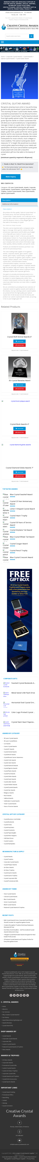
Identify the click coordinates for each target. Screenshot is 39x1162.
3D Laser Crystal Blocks (10, 741)
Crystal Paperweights (10, 833)
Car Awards (7, 744)
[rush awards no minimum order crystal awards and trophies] (19, 52)
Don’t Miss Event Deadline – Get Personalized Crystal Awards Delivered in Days (19, 931)
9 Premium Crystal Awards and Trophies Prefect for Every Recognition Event (18, 940)
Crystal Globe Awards (10, 776)
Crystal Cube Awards (10, 763)
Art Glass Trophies (9, 870)
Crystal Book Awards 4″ (19, 424)
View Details (20, 345)
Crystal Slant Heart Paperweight (23, 722)
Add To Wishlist (24, 350)
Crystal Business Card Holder (12, 819)
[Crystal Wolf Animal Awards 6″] (19, 324)
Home (3, 56)
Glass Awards (6, 1049)
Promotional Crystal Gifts (9, 1065)
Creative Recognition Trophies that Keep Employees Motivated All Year (19, 926)
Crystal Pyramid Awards (11, 787)
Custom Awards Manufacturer (27, 1157)
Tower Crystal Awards (10, 804)
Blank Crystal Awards (10, 905)
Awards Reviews (7, 1023)
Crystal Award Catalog (8, 1092)
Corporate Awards (7, 1062)
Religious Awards (9, 793)
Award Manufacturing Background (12, 1020)
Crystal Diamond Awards (11, 765)
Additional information (10, 204)
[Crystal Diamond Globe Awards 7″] (19, 455)
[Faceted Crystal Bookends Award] (6, 685)
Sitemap (4, 1103)
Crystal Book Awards (10, 754)
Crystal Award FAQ (7, 1025)
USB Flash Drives (9, 838)
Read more (20, 341)
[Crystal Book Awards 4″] (19, 411)
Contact (4, 1100)
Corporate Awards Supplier (10, 1157)
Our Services (6, 1012)
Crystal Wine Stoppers (10, 835)
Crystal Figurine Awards (10, 768)
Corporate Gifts (6, 1041)
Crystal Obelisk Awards (10, 784)
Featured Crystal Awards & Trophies (14, 907)
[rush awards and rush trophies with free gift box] (19, 671)
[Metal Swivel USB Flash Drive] (6, 695)
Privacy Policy (31, 1159)
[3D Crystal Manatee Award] (19, 368)
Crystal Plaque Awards (10, 865)
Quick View (16, 350)
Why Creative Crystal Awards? (11, 1014)
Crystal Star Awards (9, 790)
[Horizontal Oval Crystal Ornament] (6, 705)
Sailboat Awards (8, 798)
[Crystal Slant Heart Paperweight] (6, 724)
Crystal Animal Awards (10, 752)
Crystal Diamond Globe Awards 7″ (19, 468)
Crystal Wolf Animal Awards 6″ (19, 337)
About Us (5, 1009)
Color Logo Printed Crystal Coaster (23, 712)
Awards (26, 187)
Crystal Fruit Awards (9, 774)
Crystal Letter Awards (10, 782)
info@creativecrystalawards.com (14, 12)
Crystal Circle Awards (10, 760)
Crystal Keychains (9, 827)
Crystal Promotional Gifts (11, 881)
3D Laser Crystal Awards (15, 187)
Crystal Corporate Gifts (10, 878)
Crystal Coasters (8, 841)
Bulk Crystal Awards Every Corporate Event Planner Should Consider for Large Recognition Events (18, 921)
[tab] (19, 200)
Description (6, 200)
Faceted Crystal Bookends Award (23, 683)
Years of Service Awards (11, 806)
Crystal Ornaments (9, 830)
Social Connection (7, 1106)
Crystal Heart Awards (10, 779)
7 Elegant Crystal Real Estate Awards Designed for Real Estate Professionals (19, 936)
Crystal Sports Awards (10, 873)
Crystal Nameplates (9, 844)
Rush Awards (7, 795)
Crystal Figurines (26, 189)
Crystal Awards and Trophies (10, 1076)
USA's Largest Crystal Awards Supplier (23, 1153)
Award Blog (5, 1097)
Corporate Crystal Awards (14, 56)
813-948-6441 (28, 12)
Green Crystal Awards (10, 902)
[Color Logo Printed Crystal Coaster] (6, 714)
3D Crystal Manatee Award (19, 381)
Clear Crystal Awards (10, 894)
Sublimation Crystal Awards (12, 801)
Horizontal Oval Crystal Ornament (23, 703)
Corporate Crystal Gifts (9, 1073)
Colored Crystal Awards (10, 896)
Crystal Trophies (8, 859)
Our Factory (5, 1017)
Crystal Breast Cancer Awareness (13, 757)
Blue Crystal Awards (9, 899)
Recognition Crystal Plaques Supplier (15, 1159)
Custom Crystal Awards (14, 191)
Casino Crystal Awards (10, 746)
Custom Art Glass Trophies (10, 1071)
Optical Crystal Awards (8, 58)
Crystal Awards (28, 56)
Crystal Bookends (9, 822)
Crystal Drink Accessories (9, 1079)
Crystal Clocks (8, 825)
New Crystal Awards (28, 191)
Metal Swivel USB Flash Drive (23, 693)
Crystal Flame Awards (10, 771)
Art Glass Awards (9, 867)
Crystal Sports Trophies (10, 875)
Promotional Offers (7, 1095)
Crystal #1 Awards (9, 749)
